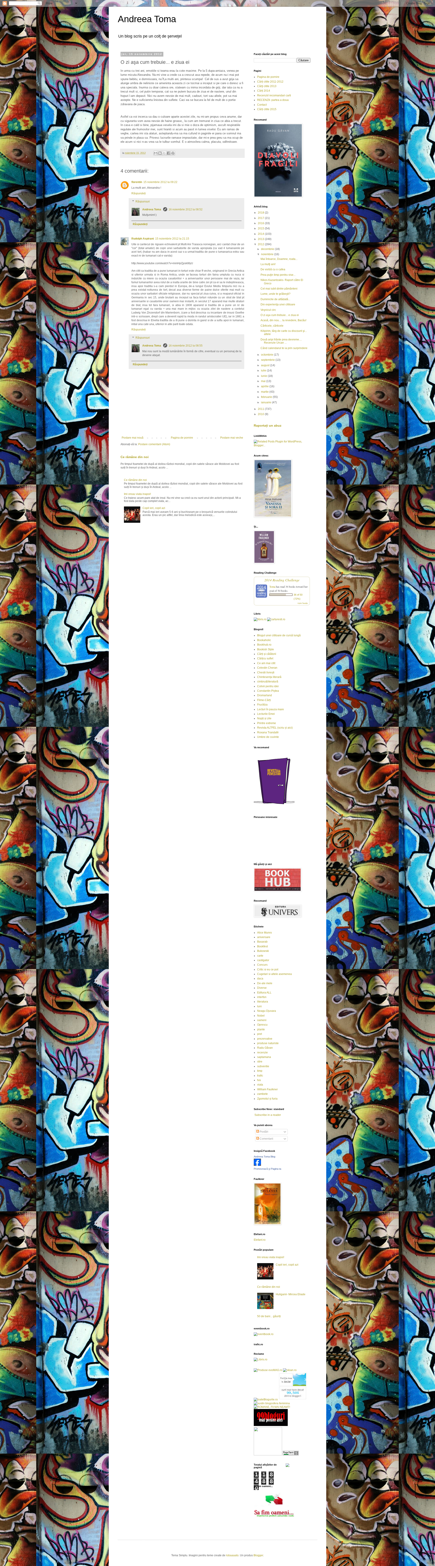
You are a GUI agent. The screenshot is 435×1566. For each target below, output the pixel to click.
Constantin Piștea (268, 690)
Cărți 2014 (263, 90)
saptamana (264, 1057)
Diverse (262, 987)
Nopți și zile (264, 718)
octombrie (267, 354)
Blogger (258, 1555)
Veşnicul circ (268, 309)
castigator (263, 960)
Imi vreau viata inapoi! (137, 494)
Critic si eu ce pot (267, 969)
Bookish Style (265, 649)
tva (259, 1080)
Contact (262, 104)
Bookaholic (264, 640)
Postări (263, 1131)
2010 (261, 414)
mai (263, 381)
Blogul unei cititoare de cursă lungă (279, 635)
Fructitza (262, 704)
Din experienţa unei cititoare (278, 304)
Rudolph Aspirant (142, 238)
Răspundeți (138, 193)
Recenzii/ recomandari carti (274, 95)
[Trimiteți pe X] (164, 153)
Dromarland (264, 695)
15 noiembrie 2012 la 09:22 (160, 182)
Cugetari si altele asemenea (274, 974)
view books (302, 603)
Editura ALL (264, 992)
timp (259, 1070)
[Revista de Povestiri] (274, 806)
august (265, 365)
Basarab (262, 941)
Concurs (262, 964)
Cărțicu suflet (265, 658)
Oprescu (262, 1024)
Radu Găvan (265, 1047)
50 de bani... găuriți (269, 1316)
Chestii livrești (265, 672)
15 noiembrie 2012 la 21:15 (172, 238)
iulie (264, 370)
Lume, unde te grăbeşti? (275, 293)
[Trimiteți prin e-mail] (155, 153)
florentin (136, 182)
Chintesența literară (269, 677)
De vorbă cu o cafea (273, 269)
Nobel (261, 1015)
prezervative (264, 1038)
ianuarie (266, 402)
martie (265, 391)
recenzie (262, 1052)
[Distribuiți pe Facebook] (168, 153)
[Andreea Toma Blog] (257, 1165)
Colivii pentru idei (268, 686)
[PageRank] (291, 1454)
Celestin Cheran (267, 667)
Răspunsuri (142, 201)
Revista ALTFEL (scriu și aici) (275, 727)
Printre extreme (266, 723)
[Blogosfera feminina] (272, 1403)
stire (259, 1061)
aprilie (265, 386)
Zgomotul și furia (267, 1098)
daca (260, 978)
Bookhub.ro (264, 644)
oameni (261, 1020)
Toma (272, 586)
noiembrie (267, 254)
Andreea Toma (147, 19)
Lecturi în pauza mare (270, 709)
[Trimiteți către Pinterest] (173, 153)
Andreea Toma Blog (264, 1156)
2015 (261, 228)
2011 (261, 409)
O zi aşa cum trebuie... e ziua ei (280, 315)
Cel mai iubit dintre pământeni (279, 288)
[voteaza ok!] (287, 1466)
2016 (261, 223)
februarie (267, 397)
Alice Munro (264, 932)
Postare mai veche (231, 437)
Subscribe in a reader (267, 1115)
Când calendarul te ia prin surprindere (284, 348)
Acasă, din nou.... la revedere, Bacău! (283, 320)
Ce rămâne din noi (135, 457)
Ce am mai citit (266, 663)
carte (260, 955)
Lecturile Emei (266, 713)
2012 (261, 244)
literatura (262, 1001)
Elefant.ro (260, 1239)
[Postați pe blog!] (160, 153)
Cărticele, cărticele (272, 325)
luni (259, 1006)
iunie (264, 376)
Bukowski (263, 951)
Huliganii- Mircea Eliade (290, 1294)
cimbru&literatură (267, 681)
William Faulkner (267, 1089)
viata (260, 1084)
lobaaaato (232, 1555)
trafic (260, 1075)
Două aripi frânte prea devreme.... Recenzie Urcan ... (281, 341)
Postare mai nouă (132, 437)
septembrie (268, 359)
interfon (261, 997)
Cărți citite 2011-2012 (270, 81)
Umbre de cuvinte (268, 737)
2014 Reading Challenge (282, 579)
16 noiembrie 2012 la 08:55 (186, 345)
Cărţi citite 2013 (266, 86)
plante (261, 1029)
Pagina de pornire (182, 437)
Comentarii (266, 1138)
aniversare (263, 937)
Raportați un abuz (267, 425)
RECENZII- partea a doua (273, 100)
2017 (261, 218)
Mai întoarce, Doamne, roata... (279, 259)
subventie (263, 1066)
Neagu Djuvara (266, 1010)
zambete (262, 1093)
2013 (261, 239)
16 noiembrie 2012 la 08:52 (186, 209)
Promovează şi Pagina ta (267, 1168)
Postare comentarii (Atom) (154, 444)
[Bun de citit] (268, 1454)
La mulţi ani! (268, 264)
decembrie (268, 249)
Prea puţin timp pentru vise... (278, 274)
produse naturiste (268, 1043)
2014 (261, 233)
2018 (261, 212)
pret (259, 1034)
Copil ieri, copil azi (154, 508)
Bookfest (262, 946)
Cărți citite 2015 (266, 109)
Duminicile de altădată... (275, 299)
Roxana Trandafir (268, 732)
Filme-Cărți (264, 700)
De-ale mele (264, 983)
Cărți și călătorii (266, 654)
